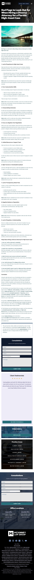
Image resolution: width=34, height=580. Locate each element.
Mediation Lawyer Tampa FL (12, 555)
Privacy (25, 566)
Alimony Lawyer (17, 446)
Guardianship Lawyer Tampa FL (25, 555)
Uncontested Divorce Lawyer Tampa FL (18, 552)
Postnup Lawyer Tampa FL (23, 558)
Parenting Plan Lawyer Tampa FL (10, 558)
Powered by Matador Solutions (13, 566)
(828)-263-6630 (26, 547)
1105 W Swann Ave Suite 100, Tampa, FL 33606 (8, 514)
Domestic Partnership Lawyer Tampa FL (10, 557)
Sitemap (22, 566)
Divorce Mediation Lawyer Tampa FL (11, 562)
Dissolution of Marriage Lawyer (17, 456)
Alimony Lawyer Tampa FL (15, 553)
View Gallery (17, 435)
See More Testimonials (17, 422)
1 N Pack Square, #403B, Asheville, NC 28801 (25, 514)
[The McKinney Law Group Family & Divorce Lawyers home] (6, 3)
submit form (17, 369)
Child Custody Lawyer (17, 449)
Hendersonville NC (25, 548)
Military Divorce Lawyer (17, 466)
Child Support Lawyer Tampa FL (8, 550)
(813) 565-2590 (24, 3)
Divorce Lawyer (17, 452)
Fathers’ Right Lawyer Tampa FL (22, 550)
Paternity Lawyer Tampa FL (24, 562)
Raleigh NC (17, 548)
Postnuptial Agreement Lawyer (17, 462)
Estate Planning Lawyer (17, 459)
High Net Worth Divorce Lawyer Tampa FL (23, 560)
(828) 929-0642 (25, 517)
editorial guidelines (22, 327)
